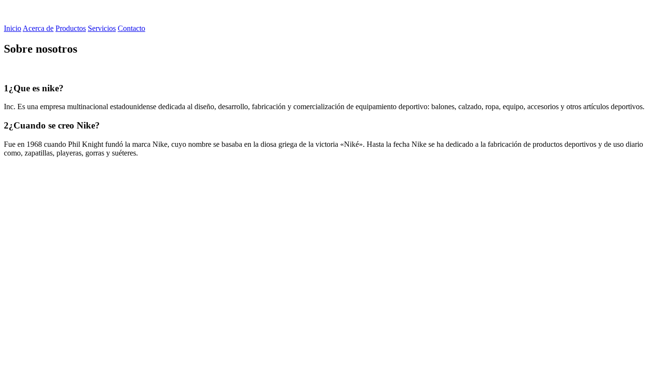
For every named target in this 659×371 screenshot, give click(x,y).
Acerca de (38, 28)
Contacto (131, 28)
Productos (70, 28)
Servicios (102, 28)
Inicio (12, 28)
